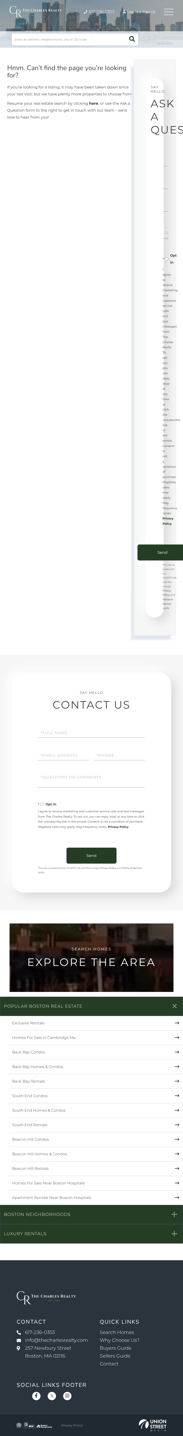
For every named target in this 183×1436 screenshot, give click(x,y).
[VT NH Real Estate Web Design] (152, 1425)
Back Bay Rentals (28, 1081)
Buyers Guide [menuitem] (116, 1348)
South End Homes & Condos (39, 1110)
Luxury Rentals (25, 1233)
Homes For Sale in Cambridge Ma (44, 1038)
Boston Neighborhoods (37, 1214)
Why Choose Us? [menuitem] (119, 1340)
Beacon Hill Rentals (30, 1168)
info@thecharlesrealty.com (56, 1340)
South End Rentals (29, 1125)
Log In (132, 12)
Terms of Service (132, 868)
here (93, 103)
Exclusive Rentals (28, 1023)
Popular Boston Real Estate (43, 1006)
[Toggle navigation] (168, 12)
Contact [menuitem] (109, 1364)
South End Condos (29, 1096)
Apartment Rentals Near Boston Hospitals (51, 1198)
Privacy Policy (118, 827)
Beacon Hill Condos (30, 1139)
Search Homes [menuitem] (117, 1332)
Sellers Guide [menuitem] (115, 1356)
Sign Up (149, 12)
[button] (132, 39)
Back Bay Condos (28, 1052)
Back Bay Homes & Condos (37, 1067)
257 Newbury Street (48, 1352)
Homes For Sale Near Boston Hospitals (48, 1183)
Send (91, 855)
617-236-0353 (101, 12)
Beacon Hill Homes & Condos (39, 1154)
